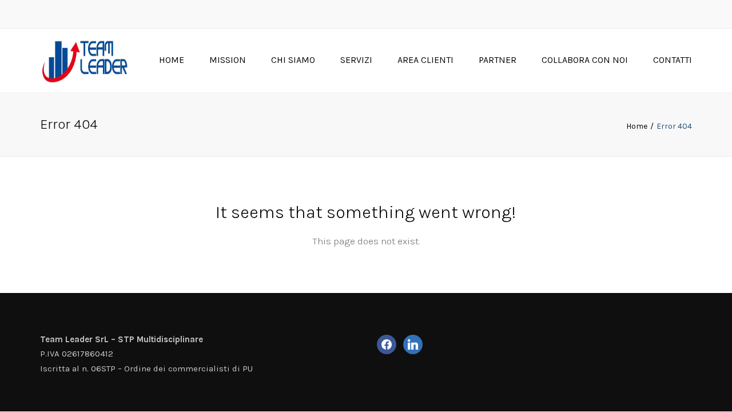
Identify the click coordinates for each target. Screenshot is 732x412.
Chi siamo (293, 59)
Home (171, 59)
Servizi (356, 59)
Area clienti (425, 59)
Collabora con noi (585, 59)
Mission (227, 59)
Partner (497, 59)
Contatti (672, 59)
